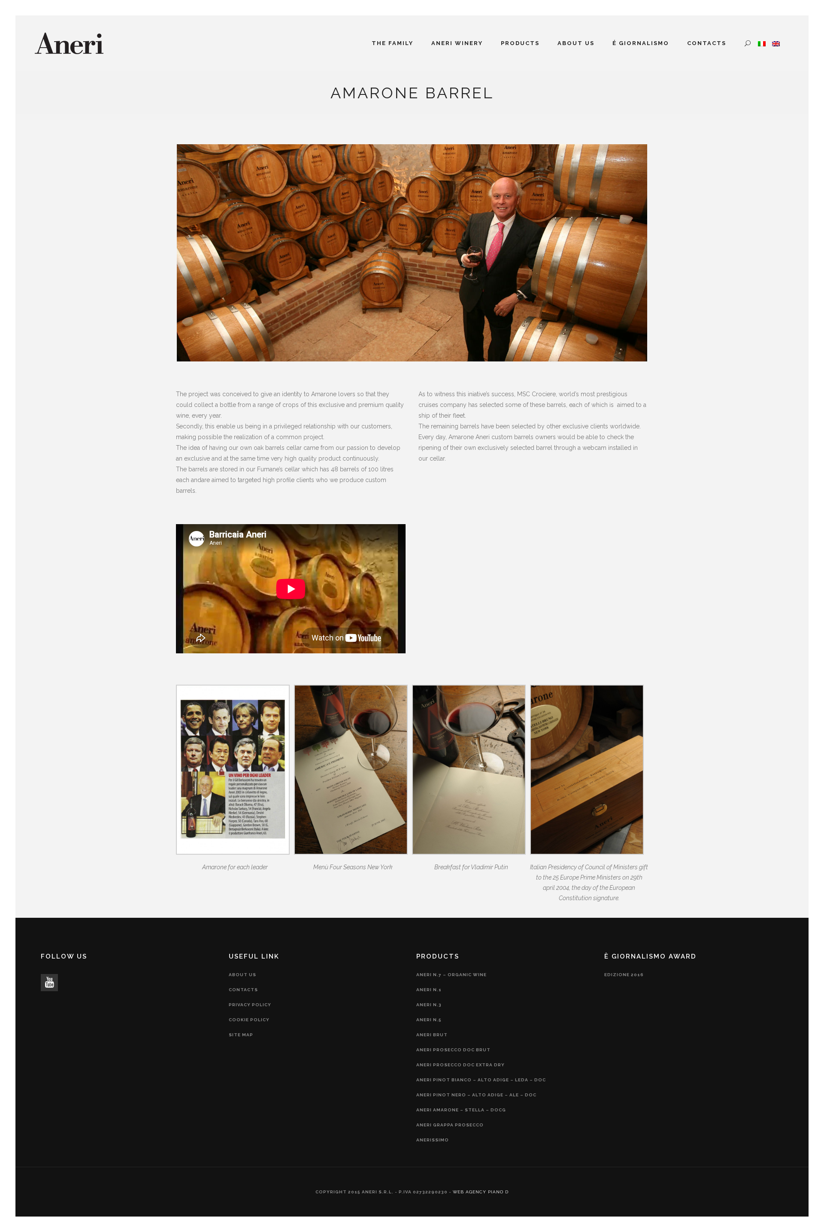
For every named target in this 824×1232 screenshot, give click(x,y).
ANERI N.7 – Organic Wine (451, 974)
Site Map (241, 1034)
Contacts (243, 989)
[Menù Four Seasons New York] (351, 852)
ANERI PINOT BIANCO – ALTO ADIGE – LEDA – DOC (481, 1079)
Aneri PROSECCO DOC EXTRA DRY (460, 1064)
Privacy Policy (250, 1004)
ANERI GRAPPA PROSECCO (450, 1125)
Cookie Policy (249, 1019)
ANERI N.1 (429, 989)
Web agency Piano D (481, 1192)
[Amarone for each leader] (233, 852)
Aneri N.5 (429, 1019)
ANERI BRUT (432, 1034)
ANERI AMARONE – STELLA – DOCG (461, 1110)
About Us (242, 974)
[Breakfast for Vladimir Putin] (469, 852)
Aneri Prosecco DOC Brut (453, 1049)
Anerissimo (432, 1140)
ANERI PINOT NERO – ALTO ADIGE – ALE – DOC (476, 1094)
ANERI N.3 (429, 1004)
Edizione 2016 (624, 974)
